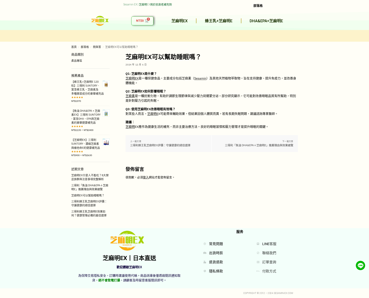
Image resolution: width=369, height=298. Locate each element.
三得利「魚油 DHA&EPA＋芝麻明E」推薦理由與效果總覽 (259, 145)
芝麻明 (130, 127)
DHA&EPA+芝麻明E (266, 21)
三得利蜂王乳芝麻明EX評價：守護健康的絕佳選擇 (160, 145)
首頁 (74, 47)
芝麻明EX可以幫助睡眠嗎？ (87, 195)
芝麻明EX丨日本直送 (129, 258)
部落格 (85, 47)
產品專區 (76, 60)
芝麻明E (152, 114)
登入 (146, 177)
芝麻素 (130, 96)
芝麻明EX (179, 21)
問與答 (97, 47)
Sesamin (200, 78)
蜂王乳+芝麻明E (218, 21)
